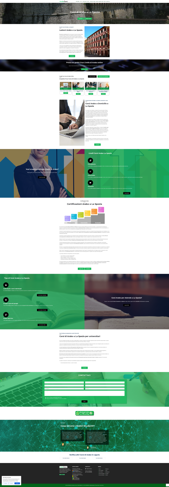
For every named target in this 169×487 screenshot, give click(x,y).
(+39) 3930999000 (89, 472)
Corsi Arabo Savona (99, 458)
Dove (81, 1)
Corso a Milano (101, 470)
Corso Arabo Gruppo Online (65, 90)
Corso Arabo (77, 1)
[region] (11, 480)
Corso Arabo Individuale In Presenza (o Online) (103, 91)
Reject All (11, 483)
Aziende (94, 1)
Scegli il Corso (88, 18)
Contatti (104, 1)
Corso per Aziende (101, 473)
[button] (72, 56)
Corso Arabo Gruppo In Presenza (90, 91)
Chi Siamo (97, 1)
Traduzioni (91, 1)
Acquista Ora (108, 1)
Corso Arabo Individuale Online (78, 91)
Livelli (106, 470)
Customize (5, 483)
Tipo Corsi (87, 1)
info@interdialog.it (89, 468)
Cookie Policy (102, 485)
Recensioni (99, 1)
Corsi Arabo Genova (66, 458)
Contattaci (81, 18)
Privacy (60, 397)
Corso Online (84, 1)
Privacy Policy (97, 485)
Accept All (17, 483)
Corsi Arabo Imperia (82, 458)
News (102, 1)
